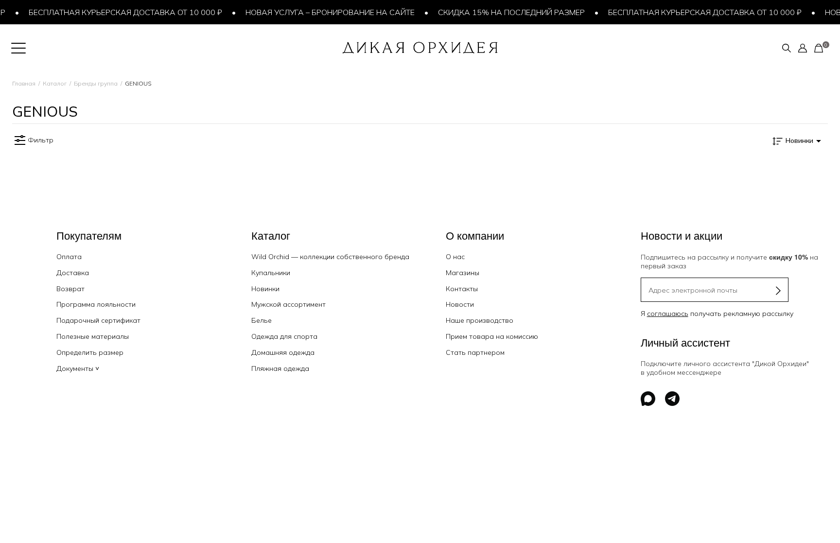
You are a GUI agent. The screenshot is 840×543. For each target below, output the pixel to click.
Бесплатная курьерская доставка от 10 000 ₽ (118, 12)
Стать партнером (475, 352)
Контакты (462, 288)
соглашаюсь (667, 313)
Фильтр (40, 140)
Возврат (70, 288)
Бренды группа (96, 83)
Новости (460, 304)
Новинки (265, 288)
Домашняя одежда (283, 352)
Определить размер (89, 352)
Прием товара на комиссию (492, 336)
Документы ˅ (77, 368)
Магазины (462, 272)
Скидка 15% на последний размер (504, 12)
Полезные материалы (92, 336)
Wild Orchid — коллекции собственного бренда (330, 256)
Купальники (270, 272)
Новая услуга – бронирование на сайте (323, 12)
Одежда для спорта (284, 336)
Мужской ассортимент (288, 304)
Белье (261, 320)
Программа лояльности (96, 304)
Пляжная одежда (280, 368)
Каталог (55, 83)
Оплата (69, 256)
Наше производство (479, 320)
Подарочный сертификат (98, 320)
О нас (455, 256)
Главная (23, 83)
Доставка (72, 272)
